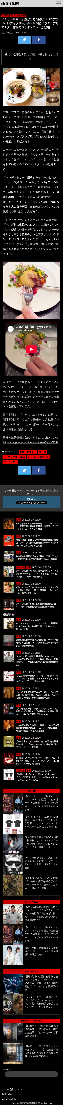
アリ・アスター (27, 452)
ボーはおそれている (38, 457)
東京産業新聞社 (30, 1103)
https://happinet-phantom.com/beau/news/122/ (30, 442)
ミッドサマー (10, 462)
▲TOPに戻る (9, 1098)
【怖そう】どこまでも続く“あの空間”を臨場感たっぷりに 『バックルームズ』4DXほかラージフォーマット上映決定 (37, 744)
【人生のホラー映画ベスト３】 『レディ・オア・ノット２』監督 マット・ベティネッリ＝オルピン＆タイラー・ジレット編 (37, 678)
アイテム (15, 15)
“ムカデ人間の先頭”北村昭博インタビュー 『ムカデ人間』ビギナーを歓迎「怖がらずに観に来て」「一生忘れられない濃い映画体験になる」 (41, 913)
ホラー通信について (12, 1089)
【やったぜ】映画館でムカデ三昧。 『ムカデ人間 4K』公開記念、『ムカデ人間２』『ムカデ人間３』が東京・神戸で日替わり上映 (37, 695)
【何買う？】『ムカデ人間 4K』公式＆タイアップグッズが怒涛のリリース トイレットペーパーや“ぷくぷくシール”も (37, 777)
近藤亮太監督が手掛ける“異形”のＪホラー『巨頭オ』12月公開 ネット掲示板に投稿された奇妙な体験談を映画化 (37, 643)
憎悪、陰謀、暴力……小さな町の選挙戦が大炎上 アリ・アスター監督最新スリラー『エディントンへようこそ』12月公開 (37, 543)
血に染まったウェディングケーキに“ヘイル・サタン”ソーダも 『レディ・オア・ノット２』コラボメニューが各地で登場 (37, 761)
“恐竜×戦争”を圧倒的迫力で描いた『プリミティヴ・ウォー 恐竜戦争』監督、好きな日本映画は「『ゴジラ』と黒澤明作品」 (41, 983)
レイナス (24, 32)
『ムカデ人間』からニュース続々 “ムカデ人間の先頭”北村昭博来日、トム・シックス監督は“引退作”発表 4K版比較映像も (37, 728)
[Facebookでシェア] (39, 40)
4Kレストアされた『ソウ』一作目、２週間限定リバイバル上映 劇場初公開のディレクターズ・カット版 (37, 626)
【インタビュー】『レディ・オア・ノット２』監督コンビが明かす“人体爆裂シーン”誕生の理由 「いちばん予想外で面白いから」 (37, 711)
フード (42, 452)
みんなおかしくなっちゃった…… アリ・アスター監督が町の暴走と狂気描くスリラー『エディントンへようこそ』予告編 (37, 526)
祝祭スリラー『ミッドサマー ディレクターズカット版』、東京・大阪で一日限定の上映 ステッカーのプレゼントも (37, 590)
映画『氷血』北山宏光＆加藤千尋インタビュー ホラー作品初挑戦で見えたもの (41, 951)
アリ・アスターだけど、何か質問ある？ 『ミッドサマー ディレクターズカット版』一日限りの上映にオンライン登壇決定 (37, 574)
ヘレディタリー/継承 (14, 457)
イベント (20, 567)
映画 (23, 15)
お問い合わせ (9, 1094)
